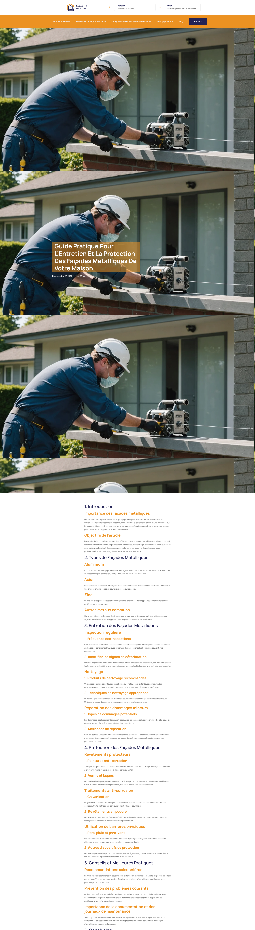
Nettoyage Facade (165, 21)
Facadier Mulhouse (61, 21)
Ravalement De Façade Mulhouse (91, 21)
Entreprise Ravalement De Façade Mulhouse (131, 21)
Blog (181, 21)
